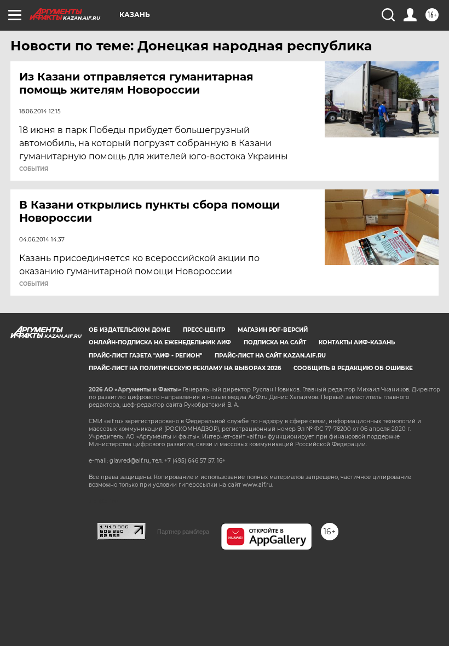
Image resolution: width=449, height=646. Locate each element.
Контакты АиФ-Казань (357, 342)
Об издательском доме (129, 329)
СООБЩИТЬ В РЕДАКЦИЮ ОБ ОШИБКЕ (353, 368)
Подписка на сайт (275, 342)
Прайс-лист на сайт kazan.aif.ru (270, 355)
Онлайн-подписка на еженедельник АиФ (160, 342)
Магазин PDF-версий (273, 329)
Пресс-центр (204, 329)
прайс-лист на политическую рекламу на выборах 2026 (185, 368)
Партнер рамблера (183, 531)
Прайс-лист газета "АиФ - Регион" (145, 355)
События (33, 169)
